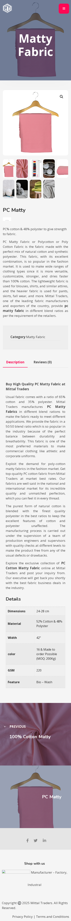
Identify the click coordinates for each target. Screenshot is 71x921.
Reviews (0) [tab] (43, 362)
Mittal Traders (41, 903)
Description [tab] (15, 362)
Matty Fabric (35, 337)
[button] (61, 96)
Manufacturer (42, 872)
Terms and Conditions (52, 916)
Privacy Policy (22, 916)
